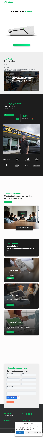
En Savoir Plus (21, 85)
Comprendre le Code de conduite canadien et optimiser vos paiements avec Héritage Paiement (21, 79)
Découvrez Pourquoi (9, 114)
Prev (3, 140)
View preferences (37, 432)
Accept (20, 432)
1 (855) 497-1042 (25, 415)
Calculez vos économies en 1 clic (21, 44)
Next (40, 140)
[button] (40, 423)
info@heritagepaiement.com (9, 422)
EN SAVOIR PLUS (8, 201)
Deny (29, 432)
